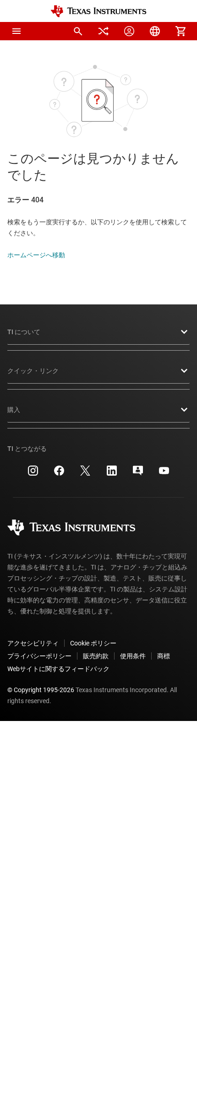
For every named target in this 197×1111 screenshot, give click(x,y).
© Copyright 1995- (40, 690)
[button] (16, 31)
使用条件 (133, 656)
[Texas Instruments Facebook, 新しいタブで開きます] (59, 473)
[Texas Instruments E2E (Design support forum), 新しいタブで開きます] (137, 473)
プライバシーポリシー (39, 656)
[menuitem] (78, 31)
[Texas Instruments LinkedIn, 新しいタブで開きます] (111, 473)
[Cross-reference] (103, 31)
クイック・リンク (33, 370)
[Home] (98, 11)
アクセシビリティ (33, 643)
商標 (163, 656)
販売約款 (96, 656)
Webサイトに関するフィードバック (58, 668)
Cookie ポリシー (93, 643)
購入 (13, 409)
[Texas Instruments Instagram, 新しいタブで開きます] (32, 473)
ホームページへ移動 (36, 255)
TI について (23, 332)
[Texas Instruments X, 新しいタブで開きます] (85, 473)
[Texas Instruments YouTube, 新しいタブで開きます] (164, 473)
